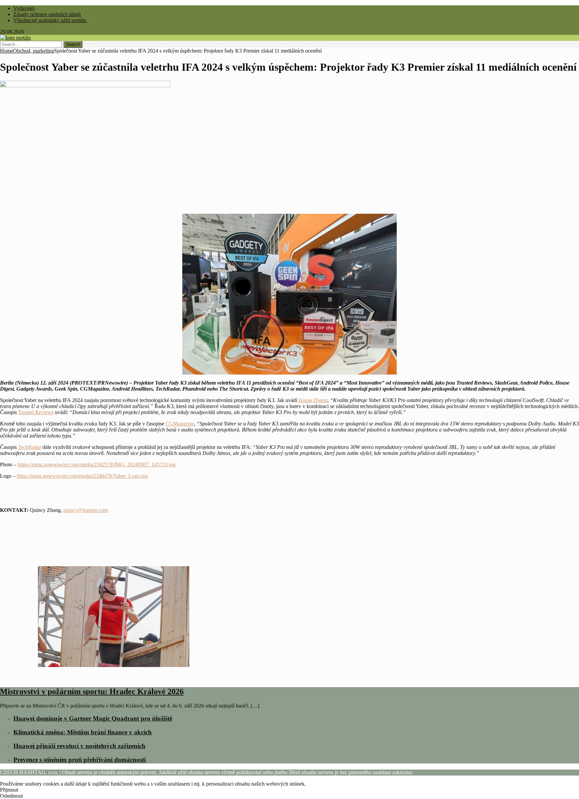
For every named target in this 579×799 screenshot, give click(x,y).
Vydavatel (24, 8)
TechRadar (29, 447)
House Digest (313, 400)
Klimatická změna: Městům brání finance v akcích (82, 732)
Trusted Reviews (36, 412)
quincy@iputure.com (85, 510)
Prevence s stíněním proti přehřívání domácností (79, 759)
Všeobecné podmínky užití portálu (50, 20)
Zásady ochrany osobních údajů (47, 14)
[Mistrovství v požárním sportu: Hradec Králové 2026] (113, 677)
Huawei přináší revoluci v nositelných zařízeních (79, 745)
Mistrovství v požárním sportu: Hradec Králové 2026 (92, 691)
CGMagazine (180, 423)
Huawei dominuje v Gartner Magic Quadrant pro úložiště (92, 718)
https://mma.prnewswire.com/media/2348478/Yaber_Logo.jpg (82, 476)
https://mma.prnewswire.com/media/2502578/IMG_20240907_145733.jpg (97, 464)
